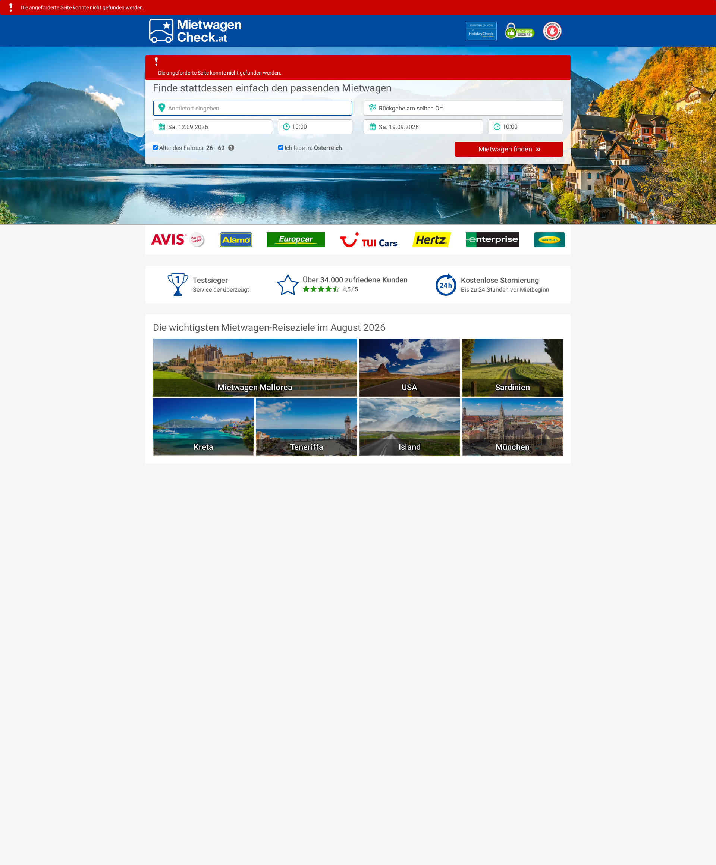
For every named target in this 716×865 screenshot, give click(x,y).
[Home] (195, 31)
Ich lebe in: (312, 147)
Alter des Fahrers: (191, 147)
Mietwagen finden (506, 149)
